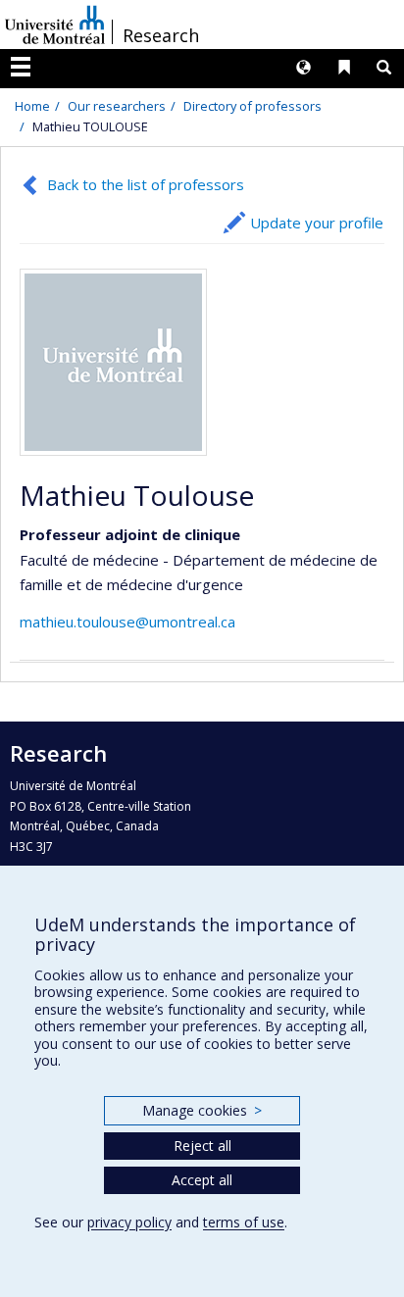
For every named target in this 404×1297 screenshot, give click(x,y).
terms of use (243, 1222)
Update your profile (316, 222)
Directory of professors (252, 106)
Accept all (202, 1180)
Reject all (202, 1145)
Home (32, 106)
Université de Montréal (55, 24)
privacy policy (129, 1222)
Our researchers (117, 106)
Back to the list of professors (145, 184)
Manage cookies (201, 1110)
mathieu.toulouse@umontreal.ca (127, 621)
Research (161, 35)
